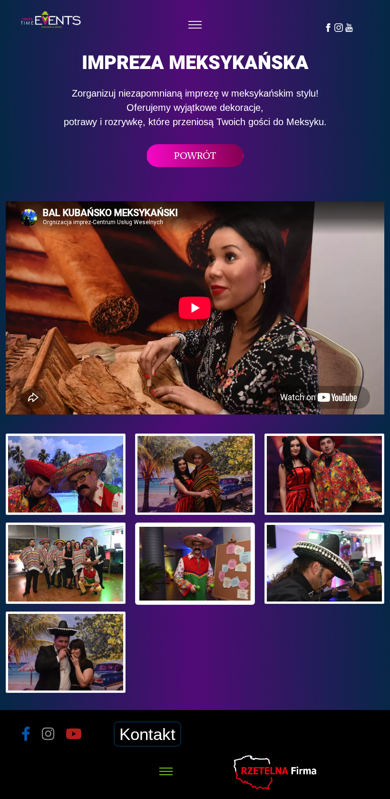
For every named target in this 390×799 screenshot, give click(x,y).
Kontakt (147, 734)
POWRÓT (195, 155)
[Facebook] (328, 27)
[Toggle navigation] (195, 25)
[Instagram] (338, 27)
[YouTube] (349, 27)
